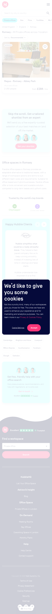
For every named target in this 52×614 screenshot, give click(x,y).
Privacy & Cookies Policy (30, 317)
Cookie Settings (18, 328)
